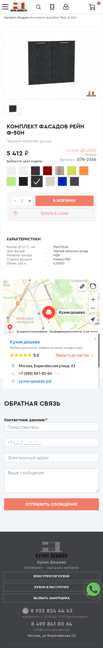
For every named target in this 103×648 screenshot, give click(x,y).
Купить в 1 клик (54, 212)
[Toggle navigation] (5, 7)
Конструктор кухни (51, 576)
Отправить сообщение (51, 504)
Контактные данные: (26, 419)
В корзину (64, 200)
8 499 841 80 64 (51, 623)
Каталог (10, 17)
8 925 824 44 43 (51, 610)
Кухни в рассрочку (51, 587)
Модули (23, 17)
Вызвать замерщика (52, 598)
